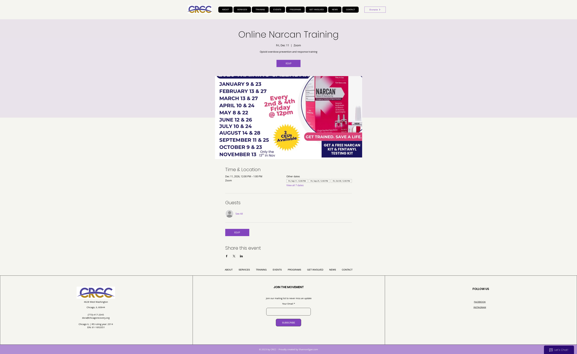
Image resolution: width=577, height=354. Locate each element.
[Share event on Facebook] (226, 256)
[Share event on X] (234, 256)
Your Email (287, 304)
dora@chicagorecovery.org (96, 317)
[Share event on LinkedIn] (241, 256)
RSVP (289, 63)
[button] (225, 10)
